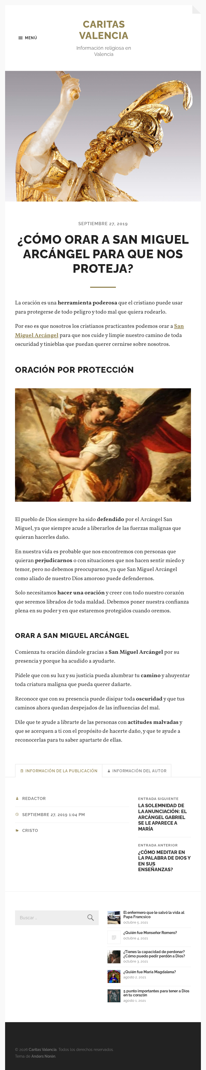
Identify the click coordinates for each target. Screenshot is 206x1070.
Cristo (30, 830)
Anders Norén (43, 1056)
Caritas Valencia (103, 30)
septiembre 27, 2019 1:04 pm (53, 814)
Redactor (34, 798)
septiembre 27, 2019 (103, 223)
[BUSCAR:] (57, 917)
